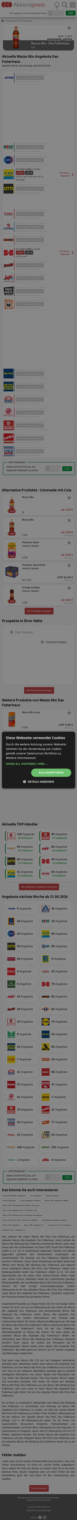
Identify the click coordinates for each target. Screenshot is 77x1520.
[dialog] (38, 760)
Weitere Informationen (21, 758)
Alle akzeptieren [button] (51, 772)
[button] (38, 764)
